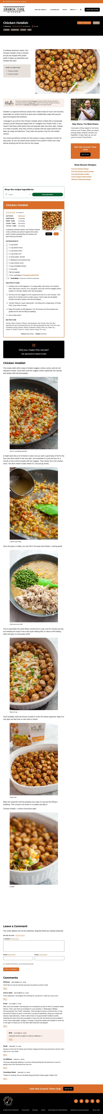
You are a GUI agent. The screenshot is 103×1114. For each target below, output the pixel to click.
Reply (5, 988)
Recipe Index (40, 9)
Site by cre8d (96, 1110)
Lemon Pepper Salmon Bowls (81, 177)
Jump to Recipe (84, 22)
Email (41, 954)
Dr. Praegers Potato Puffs (30, 275)
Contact (43, 1110)
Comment (11, 939)
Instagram (35, 104)
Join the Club (92, 9)
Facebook (27, 104)
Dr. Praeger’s (34, 101)
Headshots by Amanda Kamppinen (79, 1110)
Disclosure (35, 1110)
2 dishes (6, 29)
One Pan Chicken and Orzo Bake (82, 171)
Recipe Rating (8, 935)
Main (29, 29)
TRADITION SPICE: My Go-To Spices (15, 1)
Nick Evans (8, 26)
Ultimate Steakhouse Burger (81, 179)
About (73, 9)
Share (96, 22)
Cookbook (54, 9)
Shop (65, 9)
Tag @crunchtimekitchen (33, 354)
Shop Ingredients (47, 194)
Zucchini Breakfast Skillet (80, 174)
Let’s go (85, 154)
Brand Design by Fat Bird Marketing (57, 1110)
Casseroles (14, 29)
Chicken (23, 29)
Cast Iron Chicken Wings (80, 169)
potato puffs (31, 103)
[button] (13, 26)
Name (9, 954)
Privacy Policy (25, 1110)
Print (49, 234)
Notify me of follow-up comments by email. (20, 964)
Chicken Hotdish (13, 71)
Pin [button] (56, 234)
